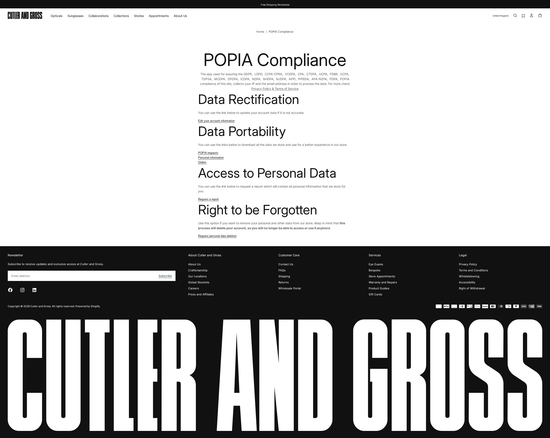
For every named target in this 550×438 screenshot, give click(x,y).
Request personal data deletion (217, 236)
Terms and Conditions (473, 270)
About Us (180, 16)
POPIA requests (208, 152)
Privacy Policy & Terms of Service (274, 88)
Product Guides (379, 288)
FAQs (282, 270)
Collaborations (98, 16)
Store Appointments (382, 276)
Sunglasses (75, 16)
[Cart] (540, 16)
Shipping (284, 276)
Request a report (208, 199)
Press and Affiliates (201, 294)
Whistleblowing (469, 276)
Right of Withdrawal (472, 288)
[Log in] (531, 16)
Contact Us (285, 264)
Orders (202, 162)
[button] (501, 15)
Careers (193, 288)
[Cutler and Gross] (275, 375)
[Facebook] (10, 290)
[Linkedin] (34, 290)
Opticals (56, 16)
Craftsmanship (198, 270)
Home (260, 31)
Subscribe (165, 276)
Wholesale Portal (289, 288)
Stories (139, 16)
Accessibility (467, 282)
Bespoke (374, 270)
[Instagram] (22, 290)
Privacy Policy (468, 264)
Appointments (159, 16)
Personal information (211, 157)
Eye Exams (376, 264)
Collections (121, 16)
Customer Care (288, 255)
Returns (283, 282)
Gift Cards (375, 294)
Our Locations (197, 276)
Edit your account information (216, 120)
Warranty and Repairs (383, 282)
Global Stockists (198, 282)
